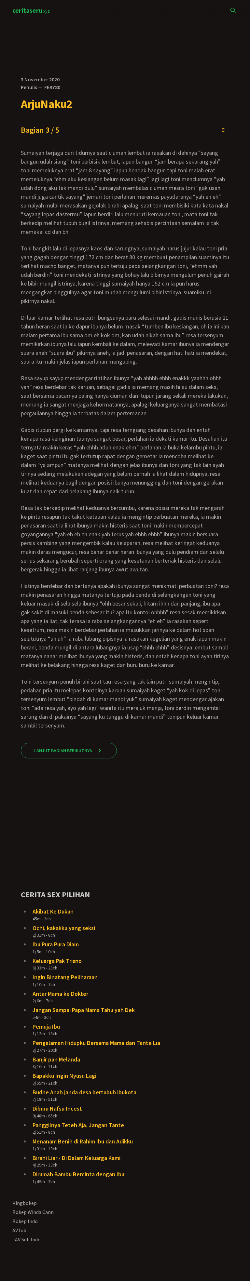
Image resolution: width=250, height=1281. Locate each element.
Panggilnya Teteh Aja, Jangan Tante (78, 1125)
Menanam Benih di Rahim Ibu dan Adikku (83, 1141)
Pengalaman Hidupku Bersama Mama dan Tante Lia (96, 1043)
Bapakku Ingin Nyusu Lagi (64, 1075)
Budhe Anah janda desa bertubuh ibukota (84, 1092)
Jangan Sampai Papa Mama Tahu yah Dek (84, 1010)
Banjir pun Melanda (56, 1059)
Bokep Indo (25, 1221)
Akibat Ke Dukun (53, 911)
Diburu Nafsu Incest (57, 1108)
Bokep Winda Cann (33, 1212)
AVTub (19, 1230)
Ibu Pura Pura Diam (56, 944)
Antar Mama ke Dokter (60, 993)
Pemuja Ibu (46, 1026)
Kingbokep (24, 1203)
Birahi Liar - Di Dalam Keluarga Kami (76, 1158)
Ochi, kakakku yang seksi (64, 928)
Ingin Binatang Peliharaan (65, 977)
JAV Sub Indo (26, 1239)
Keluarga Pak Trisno (57, 961)
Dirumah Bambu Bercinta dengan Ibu (78, 1174)
